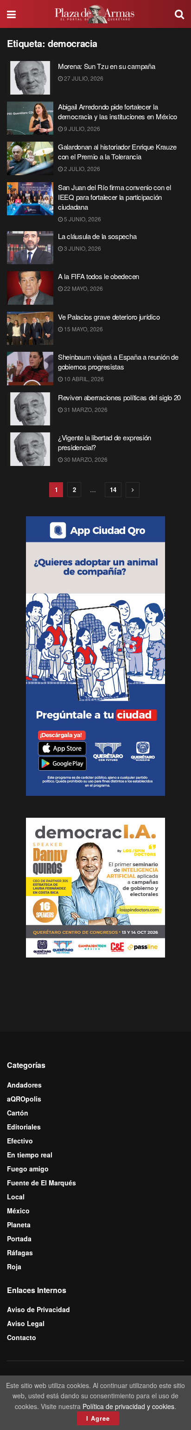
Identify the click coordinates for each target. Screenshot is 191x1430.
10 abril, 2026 (83, 379)
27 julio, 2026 (83, 78)
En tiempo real (29, 1154)
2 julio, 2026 (81, 168)
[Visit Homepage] (95, 14)
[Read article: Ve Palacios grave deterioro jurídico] (30, 328)
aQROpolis (24, 1098)
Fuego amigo (28, 1168)
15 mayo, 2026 (83, 329)
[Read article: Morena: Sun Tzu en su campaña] (30, 78)
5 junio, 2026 (82, 219)
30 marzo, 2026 (85, 459)
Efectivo (20, 1140)
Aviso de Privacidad (38, 1309)
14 (113, 489)
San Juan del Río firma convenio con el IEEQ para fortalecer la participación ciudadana (114, 197)
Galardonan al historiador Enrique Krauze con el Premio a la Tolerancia (117, 151)
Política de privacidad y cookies (128, 1406)
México (18, 1210)
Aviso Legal (26, 1323)
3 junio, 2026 (82, 248)
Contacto (21, 1337)
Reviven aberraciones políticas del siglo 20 (119, 397)
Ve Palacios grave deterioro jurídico (108, 317)
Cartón (17, 1112)
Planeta (19, 1224)
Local (16, 1196)
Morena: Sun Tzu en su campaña (106, 66)
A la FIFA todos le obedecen (98, 276)
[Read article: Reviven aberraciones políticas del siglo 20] (30, 409)
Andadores (24, 1084)
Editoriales (24, 1126)
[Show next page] (133, 490)
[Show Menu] (11, 14)
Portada (19, 1238)
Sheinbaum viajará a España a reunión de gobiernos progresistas (118, 361)
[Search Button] (179, 14)
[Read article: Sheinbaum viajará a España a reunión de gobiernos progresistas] (30, 368)
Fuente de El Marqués (41, 1182)
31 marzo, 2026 (85, 409)
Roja (14, 1266)
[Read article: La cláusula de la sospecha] (30, 248)
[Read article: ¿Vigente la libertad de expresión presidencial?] (30, 449)
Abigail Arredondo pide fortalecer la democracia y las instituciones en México (117, 111)
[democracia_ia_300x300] (95, 886)
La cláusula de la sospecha (97, 236)
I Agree (98, 1418)
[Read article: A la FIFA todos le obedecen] (30, 288)
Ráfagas (20, 1252)
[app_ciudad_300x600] (95, 655)
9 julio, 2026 (81, 128)
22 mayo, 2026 (83, 288)
